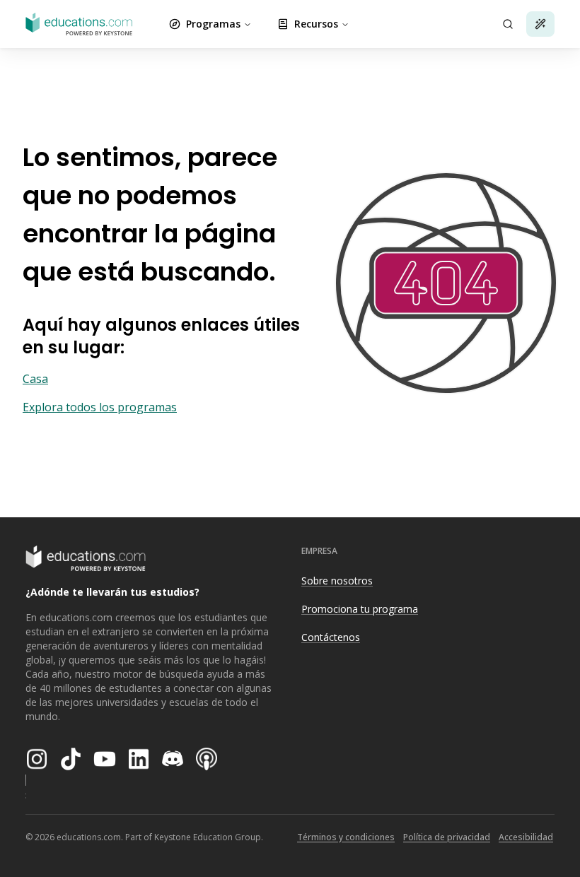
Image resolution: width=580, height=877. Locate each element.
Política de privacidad (446, 837)
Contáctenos (330, 637)
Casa (35, 379)
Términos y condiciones (346, 837)
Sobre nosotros (337, 580)
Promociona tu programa (359, 609)
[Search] (508, 24)
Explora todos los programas (100, 407)
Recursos (316, 23)
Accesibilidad (526, 837)
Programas (213, 23)
